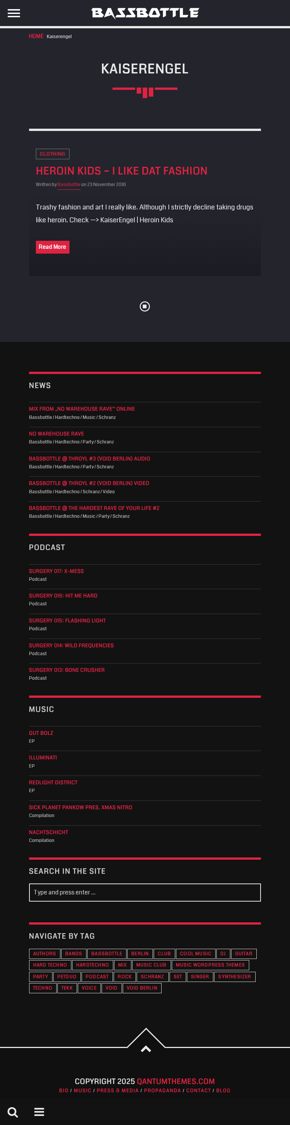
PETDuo (67, 977)
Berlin (140, 954)
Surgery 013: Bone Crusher (67, 670)
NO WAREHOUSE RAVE (56, 434)
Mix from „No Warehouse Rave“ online (82, 409)
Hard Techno (50, 965)
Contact (199, 1090)
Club (164, 954)
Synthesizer (234, 977)
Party (40, 977)
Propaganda (162, 1090)
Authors (44, 954)
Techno (42, 988)
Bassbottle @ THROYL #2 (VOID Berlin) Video (89, 483)
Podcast (97, 977)
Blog (223, 1090)
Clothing (52, 154)
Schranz (152, 977)
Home (36, 36)
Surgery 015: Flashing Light (67, 621)
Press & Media (118, 1090)
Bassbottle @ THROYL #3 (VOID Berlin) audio (89, 459)
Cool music (195, 954)
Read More (52, 247)
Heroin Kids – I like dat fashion (122, 171)
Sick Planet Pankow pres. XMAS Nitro (81, 808)
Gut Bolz (41, 733)
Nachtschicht (48, 833)
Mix (122, 965)
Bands (73, 954)
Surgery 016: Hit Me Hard (63, 596)
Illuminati (43, 758)
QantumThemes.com (176, 1082)
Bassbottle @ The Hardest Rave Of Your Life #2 (94, 508)
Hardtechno (92, 965)
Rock (125, 977)
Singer (200, 977)
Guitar (244, 954)
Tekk (67, 988)
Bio (64, 1090)
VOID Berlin (142, 988)
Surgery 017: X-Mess (56, 571)
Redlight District (53, 783)
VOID (112, 988)
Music (83, 1090)
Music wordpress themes (210, 965)
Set (178, 977)
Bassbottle (68, 184)
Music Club (151, 965)
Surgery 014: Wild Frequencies (71, 646)
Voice (89, 988)
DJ (223, 954)
